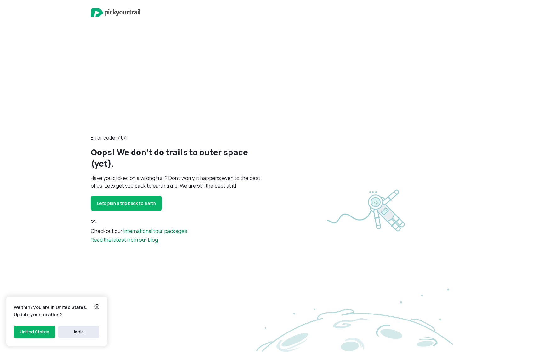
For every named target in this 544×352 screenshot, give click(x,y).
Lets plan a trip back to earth (126, 203)
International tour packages (155, 231)
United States (34, 332)
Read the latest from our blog (124, 239)
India (79, 332)
